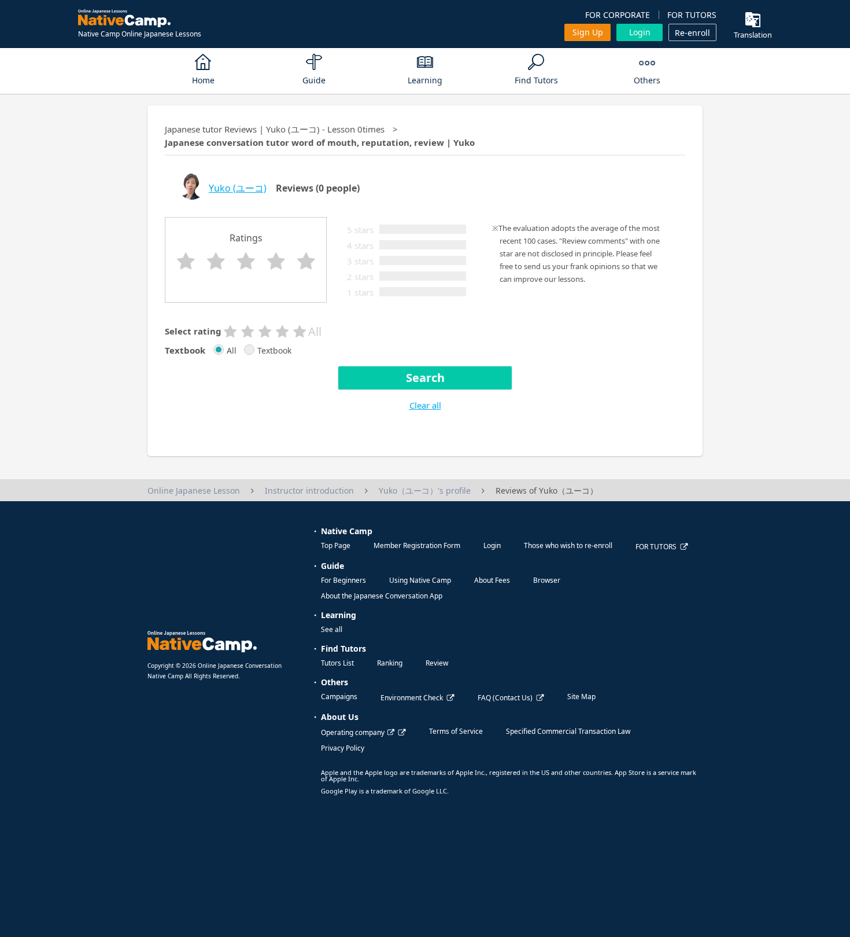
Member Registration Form (417, 545)
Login (640, 32)
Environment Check (411, 698)
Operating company (353, 732)
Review (437, 663)
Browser (546, 580)
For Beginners (343, 580)
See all (331, 629)
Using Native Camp (420, 580)
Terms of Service (456, 731)
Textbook (274, 351)
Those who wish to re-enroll (568, 545)
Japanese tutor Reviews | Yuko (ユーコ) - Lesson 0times (275, 129)
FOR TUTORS (691, 14)
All (231, 351)
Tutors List (337, 663)
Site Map (581, 696)
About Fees (492, 580)
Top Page (335, 545)
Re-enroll (692, 32)
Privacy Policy (342, 748)
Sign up (587, 32)
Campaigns (339, 696)
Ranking (389, 663)
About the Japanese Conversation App (381, 596)
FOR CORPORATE (617, 14)
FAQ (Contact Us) (505, 698)
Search (425, 377)
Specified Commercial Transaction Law (568, 731)
